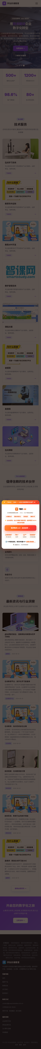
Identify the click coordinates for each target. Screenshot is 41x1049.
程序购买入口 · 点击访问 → (20, 528)
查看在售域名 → (31, 541)
